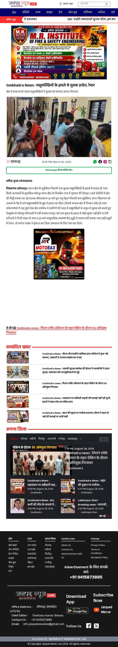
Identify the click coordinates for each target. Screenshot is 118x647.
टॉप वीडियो (13, 550)
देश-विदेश (13, 554)
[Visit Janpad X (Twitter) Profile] (96, 626)
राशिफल (87, 12)
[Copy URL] (110, 162)
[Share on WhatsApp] (95, 162)
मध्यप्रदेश (32, 554)
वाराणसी (51, 439)
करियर (101, 12)
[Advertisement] (59, 301)
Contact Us (67, 550)
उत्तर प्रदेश (32, 546)
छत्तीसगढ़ (32, 559)
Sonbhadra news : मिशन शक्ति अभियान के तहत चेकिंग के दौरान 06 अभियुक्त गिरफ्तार (56, 331)
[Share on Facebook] (100, 162)
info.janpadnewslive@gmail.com (43, 624)
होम (14, 13)
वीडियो (25, 12)
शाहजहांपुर (72, 439)
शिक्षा (11, 567)
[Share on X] (105, 162)
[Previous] (101, 439)
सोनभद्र (24, 439)
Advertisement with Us (71, 556)
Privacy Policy (98, 546)
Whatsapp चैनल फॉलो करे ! (59, 170)
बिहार (30, 563)
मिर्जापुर (41, 439)
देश (60, 12)
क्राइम (50, 12)
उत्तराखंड (31, 550)
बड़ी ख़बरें (12, 546)
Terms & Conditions (96, 552)
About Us (66, 546)
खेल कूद (73, 12)
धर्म (113, 12)
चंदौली (33, 439)
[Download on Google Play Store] (77, 609)
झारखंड (31, 567)
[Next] (106, 439)
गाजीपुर (61, 439)
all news (14, 439)
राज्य (37, 12)
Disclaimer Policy (99, 558)
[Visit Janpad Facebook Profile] (88, 626)
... (81, 439)
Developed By (59, 639)
